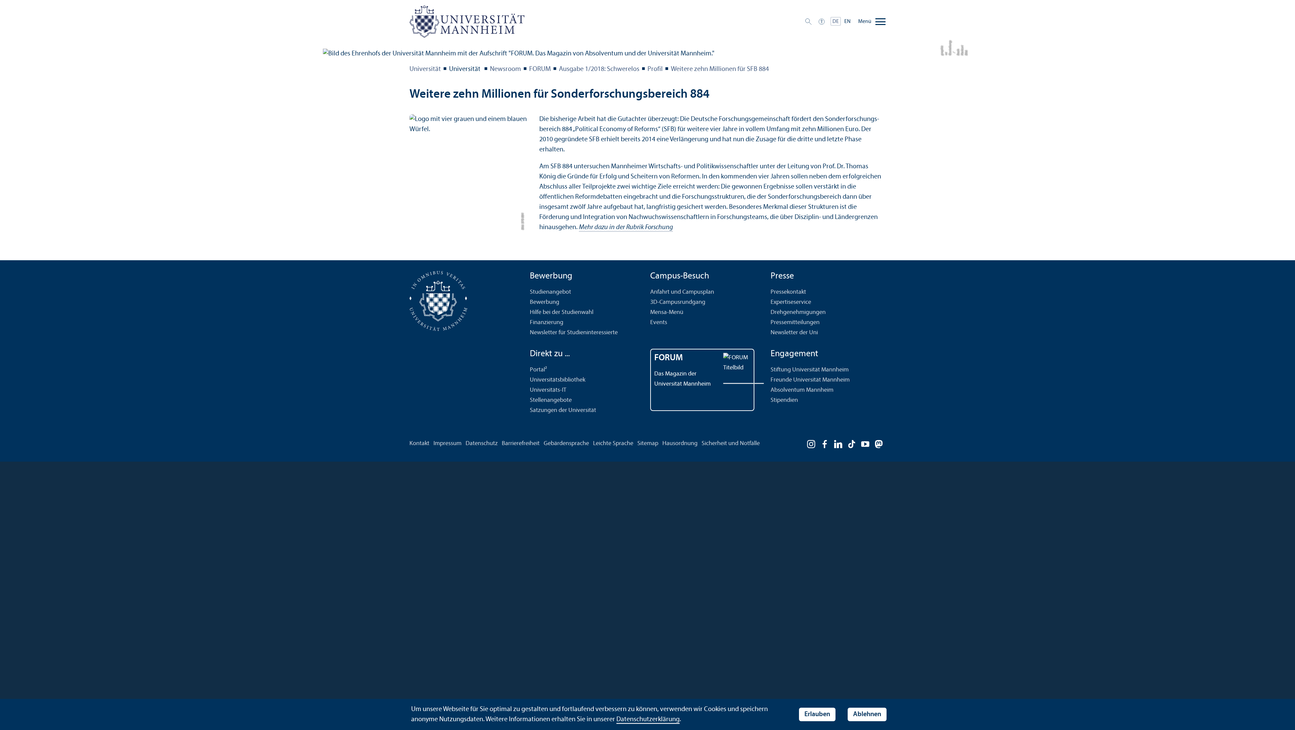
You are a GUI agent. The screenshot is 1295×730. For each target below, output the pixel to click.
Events (658, 322)
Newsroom (505, 69)
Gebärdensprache (566, 443)
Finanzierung (546, 322)
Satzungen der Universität (563, 410)
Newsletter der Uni (794, 333)
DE (835, 21)
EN (847, 21)
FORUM (540, 69)
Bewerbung (544, 302)
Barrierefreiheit (521, 443)
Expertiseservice (791, 302)
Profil (655, 69)
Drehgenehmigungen (798, 312)
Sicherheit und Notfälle (731, 443)
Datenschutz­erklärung (648, 719)
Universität (425, 69)
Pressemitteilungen (795, 322)
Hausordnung (680, 443)
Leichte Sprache (613, 443)
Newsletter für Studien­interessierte (574, 333)
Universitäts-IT (548, 390)
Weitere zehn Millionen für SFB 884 (720, 69)
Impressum (447, 443)
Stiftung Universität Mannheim (810, 370)
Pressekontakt (788, 292)
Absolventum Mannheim (802, 390)
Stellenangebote (551, 400)
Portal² (538, 370)
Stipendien (784, 400)
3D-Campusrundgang (677, 302)
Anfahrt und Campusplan (682, 292)
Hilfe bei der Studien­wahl (561, 312)
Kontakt (419, 443)
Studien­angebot (550, 292)
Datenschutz (482, 443)
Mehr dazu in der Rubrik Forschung (626, 227)
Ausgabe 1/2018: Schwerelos (599, 69)
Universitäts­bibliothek (557, 380)
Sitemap (647, 443)
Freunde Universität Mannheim (810, 380)
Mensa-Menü (666, 312)
